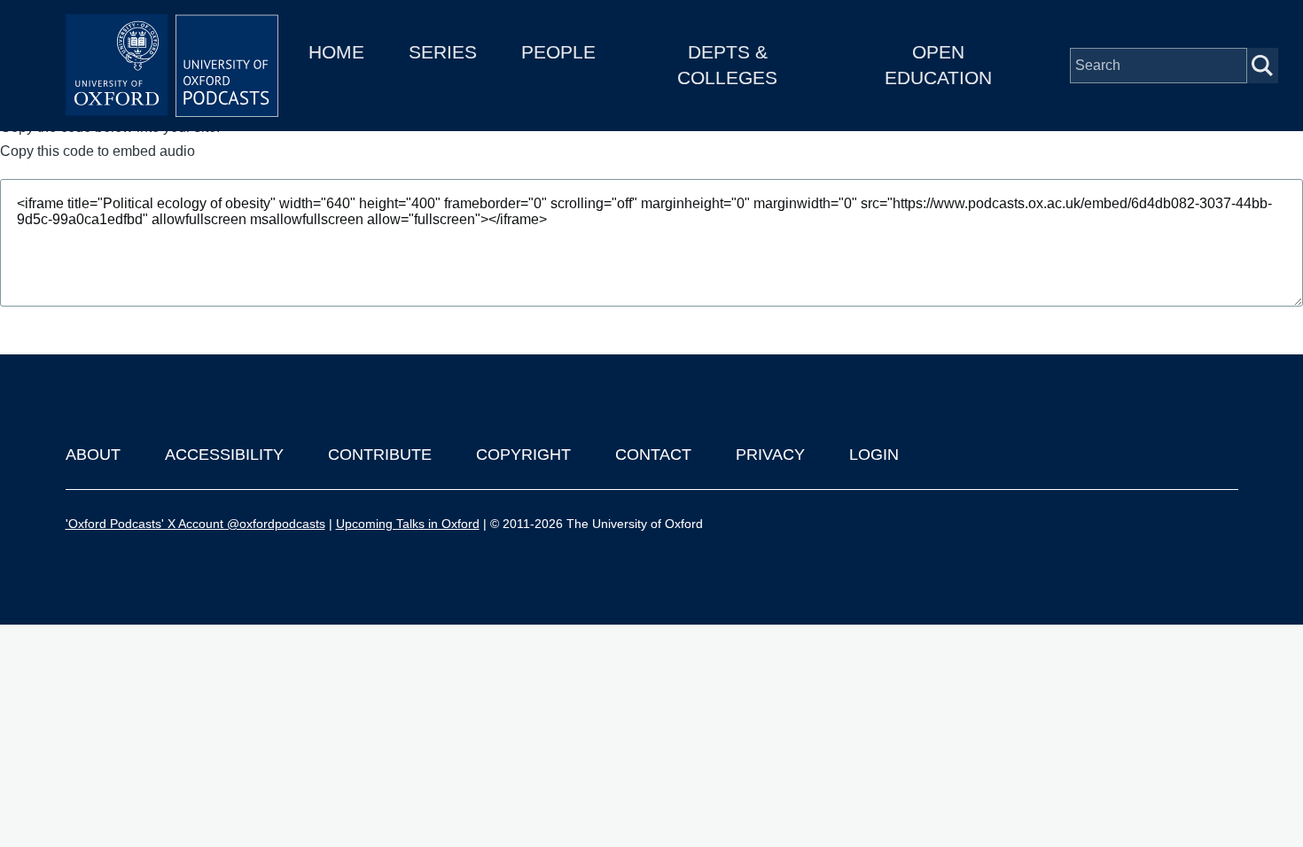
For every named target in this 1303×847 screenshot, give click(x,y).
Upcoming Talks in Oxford (408, 524)
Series (443, 52)
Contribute (380, 454)
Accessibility (224, 454)
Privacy (770, 454)
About (93, 454)
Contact (653, 454)
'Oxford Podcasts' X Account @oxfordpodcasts (195, 524)
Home (336, 52)
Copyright (523, 454)
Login (874, 454)
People (558, 52)
